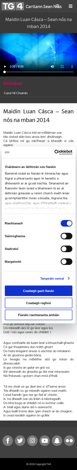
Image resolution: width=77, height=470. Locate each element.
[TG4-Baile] (13, 6)
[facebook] (8, 445)
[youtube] (45, 445)
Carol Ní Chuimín (16, 93)
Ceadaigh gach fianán (38, 291)
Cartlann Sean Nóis (44, 6)
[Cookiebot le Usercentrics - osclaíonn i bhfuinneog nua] (54, 152)
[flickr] (69, 445)
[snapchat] (57, 445)
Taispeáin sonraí (52, 278)
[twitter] (20, 445)
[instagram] (33, 445)
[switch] (66, 236)
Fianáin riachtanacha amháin (38, 315)
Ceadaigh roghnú (38, 303)
